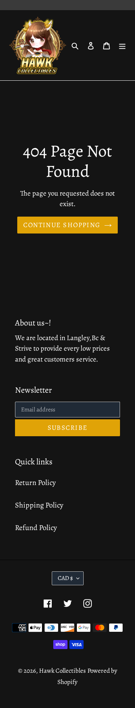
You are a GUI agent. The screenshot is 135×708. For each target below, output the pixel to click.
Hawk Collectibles (62, 670)
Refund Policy (36, 528)
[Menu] (122, 45)
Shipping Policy (39, 505)
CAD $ (65, 578)
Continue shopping (61, 224)
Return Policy (35, 483)
